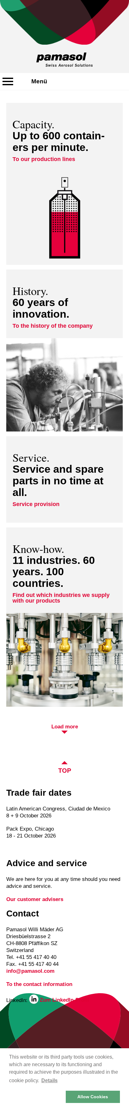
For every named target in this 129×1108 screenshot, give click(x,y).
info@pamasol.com (30, 971)
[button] (36, 1097)
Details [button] (49, 1080)
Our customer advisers (34, 899)
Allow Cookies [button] (92, 1096)
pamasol (64, 60)
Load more (64, 727)
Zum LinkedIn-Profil (64, 1000)
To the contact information (39, 984)
